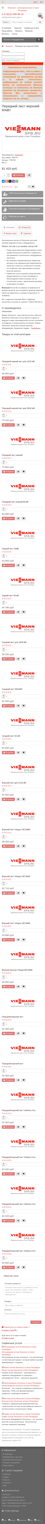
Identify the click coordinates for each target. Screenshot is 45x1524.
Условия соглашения (11, 1463)
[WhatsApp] (16, 181)
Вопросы (18, 31)
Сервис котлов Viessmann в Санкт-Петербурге (20, 1417)
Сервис (6, 1477)
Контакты (5, 34)
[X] (10, 181)
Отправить (36, 1322)
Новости (6, 1480)
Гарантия (17, 28)
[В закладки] (33, 186)
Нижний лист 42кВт (10, 549)
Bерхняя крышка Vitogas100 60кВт (17, 970)
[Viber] (13, 181)
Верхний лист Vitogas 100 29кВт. (16, 829)
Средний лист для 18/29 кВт (14, 642)
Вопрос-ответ (11, 233)
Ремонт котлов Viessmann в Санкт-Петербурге (20, 1370)
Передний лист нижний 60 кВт (15, 502)
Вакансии (29, 31)
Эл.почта (7, 1310)
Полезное (7, 1483)
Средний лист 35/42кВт (12, 689)
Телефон (7, 1301)
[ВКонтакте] (3, 181)
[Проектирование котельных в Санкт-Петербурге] (22, 1383)
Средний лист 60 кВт (11, 736)
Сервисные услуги (31, 28)
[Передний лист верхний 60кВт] (22, 133)
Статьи (14, 34)
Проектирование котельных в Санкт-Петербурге (21, 1386)
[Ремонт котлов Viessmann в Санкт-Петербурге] (22, 1367)
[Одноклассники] (6, 181)
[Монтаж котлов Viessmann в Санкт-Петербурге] (22, 1398)
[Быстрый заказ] (29, 175)
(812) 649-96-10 (17, 1497)
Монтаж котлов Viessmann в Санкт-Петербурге (20, 1401)
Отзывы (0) (26, 227)
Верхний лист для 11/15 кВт (14, 783)
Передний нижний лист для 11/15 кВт (18, 361)
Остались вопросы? (13, 1283)
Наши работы (7, 31)
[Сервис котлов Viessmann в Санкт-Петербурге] (22, 1414)
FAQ (4, 1486)
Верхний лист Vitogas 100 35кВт (16, 876)
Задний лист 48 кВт (10, 595)
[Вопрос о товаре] (29, 186)
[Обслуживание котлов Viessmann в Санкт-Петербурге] (22, 1348)
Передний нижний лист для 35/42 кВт (18, 408)
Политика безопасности (12, 1460)
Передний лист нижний (12, 455)
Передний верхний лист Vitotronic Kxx (19, 1110)
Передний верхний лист (12, 1017)
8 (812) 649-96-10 (14, 14)
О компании (6, 28)
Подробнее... (36, 328)
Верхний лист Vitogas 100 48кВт (16, 923)
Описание (10, 227)
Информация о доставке (13, 1457)
